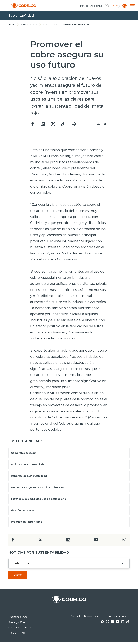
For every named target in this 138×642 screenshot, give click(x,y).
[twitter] (40, 541)
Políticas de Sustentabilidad (28, 464)
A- (106, 124)
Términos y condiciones (97, 616)
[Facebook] (32, 124)
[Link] (63, 124)
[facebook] (13, 540)
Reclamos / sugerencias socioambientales (37, 487)
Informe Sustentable (76, 24)
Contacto (76, 616)
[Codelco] (23, 6)
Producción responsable (26, 521)
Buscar (18, 574)
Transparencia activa (91, 5)
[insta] (124, 540)
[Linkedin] (42, 124)
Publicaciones (50, 24)
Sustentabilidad (29, 24)
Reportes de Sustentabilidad (29, 475)
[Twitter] (53, 124)
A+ (99, 124)
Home (11, 24)
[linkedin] (68, 540)
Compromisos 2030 (23, 452)
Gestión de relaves (22, 510)
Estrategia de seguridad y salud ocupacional (39, 498)
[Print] (73, 124)
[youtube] (96, 540)
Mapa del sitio (121, 616)
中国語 (115, 6)
